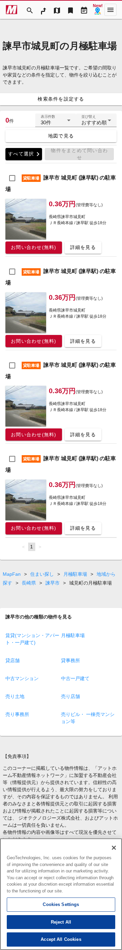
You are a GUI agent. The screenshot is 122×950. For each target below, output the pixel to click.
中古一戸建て (75, 678)
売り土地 (14, 696)
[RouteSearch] (43, 10)
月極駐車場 (75, 574)
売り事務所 (17, 714)
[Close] (113, 847)
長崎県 (29, 583)
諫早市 (52, 583)
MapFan (12, 574)
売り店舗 (70, 696)
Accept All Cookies (61, 939)
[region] (61, 894)
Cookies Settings (61, 904)
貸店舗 (12, 660)
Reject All (61, 922)
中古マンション (22, 678)
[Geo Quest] (97, 10)
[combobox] (55, 123)
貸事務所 (70, 660)
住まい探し (42, 574)
